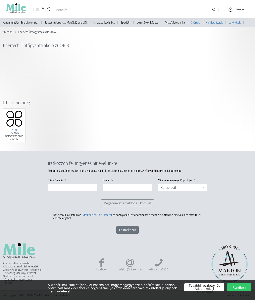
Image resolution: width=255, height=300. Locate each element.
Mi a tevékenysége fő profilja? (175, 180)
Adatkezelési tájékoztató (17, 263)
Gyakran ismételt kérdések (18, 276)
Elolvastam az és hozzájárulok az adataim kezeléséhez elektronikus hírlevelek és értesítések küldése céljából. (127, 216)
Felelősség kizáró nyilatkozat (19, 273)
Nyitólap (8, 32)
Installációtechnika (104, 22)
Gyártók (195, 22)
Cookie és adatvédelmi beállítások (22, 269)
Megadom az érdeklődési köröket (127, 203)
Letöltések (235, 22)
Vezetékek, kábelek (148, 22)
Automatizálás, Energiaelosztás (21, 22)
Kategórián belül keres (46, 9)
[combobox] (182, 187)
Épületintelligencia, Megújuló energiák (66, 22)
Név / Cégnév (55, 180)
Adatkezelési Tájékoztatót (97, 215)
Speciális (126, 22)
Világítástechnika (175, 22)
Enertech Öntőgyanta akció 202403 (38, 32)
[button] (238, 9)
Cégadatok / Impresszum (17, 279)
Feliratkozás (127, 230)
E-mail (106, 180)
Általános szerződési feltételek (20, 266)
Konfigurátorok (214, 22)
